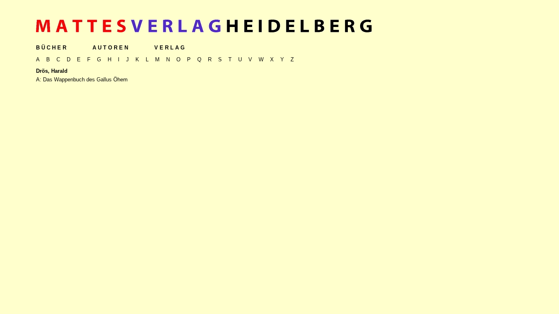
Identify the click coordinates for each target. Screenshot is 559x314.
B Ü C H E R (51, 48)
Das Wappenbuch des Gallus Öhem (85, 79)
